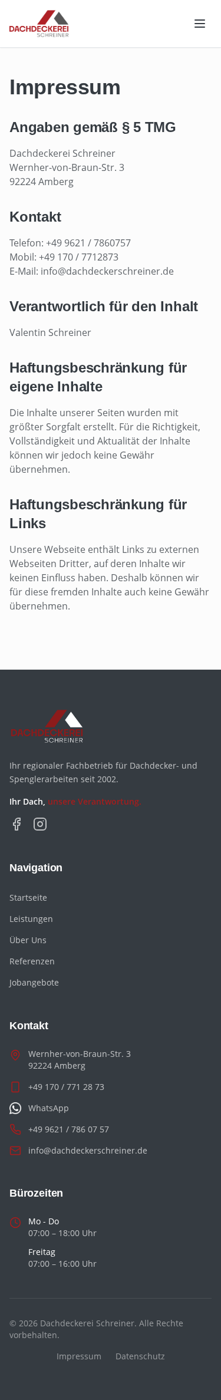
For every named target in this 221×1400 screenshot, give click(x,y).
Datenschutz (140, 1356)
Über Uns (28, 940)
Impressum (79, 1356)
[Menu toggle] (200, 23)
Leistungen (31, 918)
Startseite (28, 897)
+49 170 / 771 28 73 (66, 1086)
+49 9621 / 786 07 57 (68, 1129)
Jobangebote (34, 982)
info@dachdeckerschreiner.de (87, 1150)
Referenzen (32, 961)
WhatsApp (48, 1108)
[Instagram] (40, 824)
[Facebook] (16, 824)
